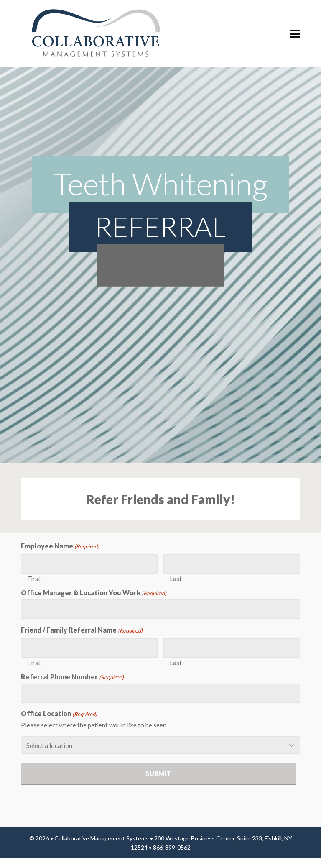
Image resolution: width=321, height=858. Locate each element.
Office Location (59, 713)
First (34, 578)
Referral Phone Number (72, 677)
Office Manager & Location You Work (93, 592)
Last (176, 578)
